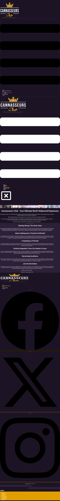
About (3, 91)
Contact (3, 95)
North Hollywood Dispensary (6, 90)
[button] (30, 54)
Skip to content (2, 489)
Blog (4, 189)
